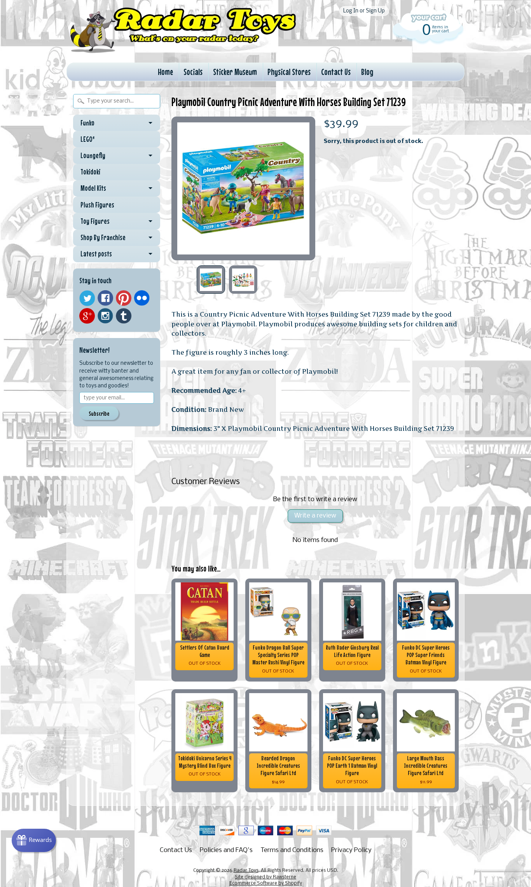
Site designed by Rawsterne (265, 877)
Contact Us (336, 71)
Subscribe (99, 413)
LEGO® (87, 139)
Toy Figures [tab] (95, 221)
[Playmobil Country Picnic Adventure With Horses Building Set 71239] (211, 279)
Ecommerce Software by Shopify (265, 883)
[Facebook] (105, 298)
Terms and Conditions (291, 850)
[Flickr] (142, 298)
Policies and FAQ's (226, 850)
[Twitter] (87, 298)
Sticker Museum (235, 71)
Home (165, 71)
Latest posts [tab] (96, 253)
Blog (367, 71)
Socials (193, 71)
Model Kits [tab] (93, 188)
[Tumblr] (123, 316)
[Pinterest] (123, 298)
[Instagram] (105, 316)
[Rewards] (34, 840)
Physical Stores (289, 71)
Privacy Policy (351, 850)
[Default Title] (243, 188)
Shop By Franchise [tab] (103, 237)
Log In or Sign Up (364, 11)
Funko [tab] (87, 122)
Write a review (315, 515)
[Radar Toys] (183, 50)
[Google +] (87, 316)
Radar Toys (246, 870)
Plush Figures (97, 204)
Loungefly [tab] (92, 155)
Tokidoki (90, 171)
